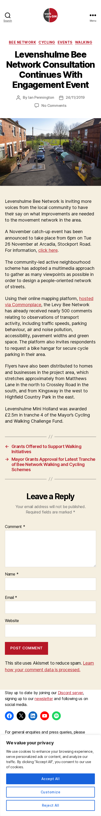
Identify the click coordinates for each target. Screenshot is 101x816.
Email (11, 597)
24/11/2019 (75, 97)
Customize (50, 792)
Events (65, 42)
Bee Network (22, 42)
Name (11, 574)
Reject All (50, 805)
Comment (15, 527)
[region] (50, 775)
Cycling (46, 42)
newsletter (44, 698)
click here (48, 250)
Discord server (70, 692)
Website (12, 621)
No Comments (53, 105)
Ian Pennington (41, 97)
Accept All (50, 779)
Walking (83, 42)
